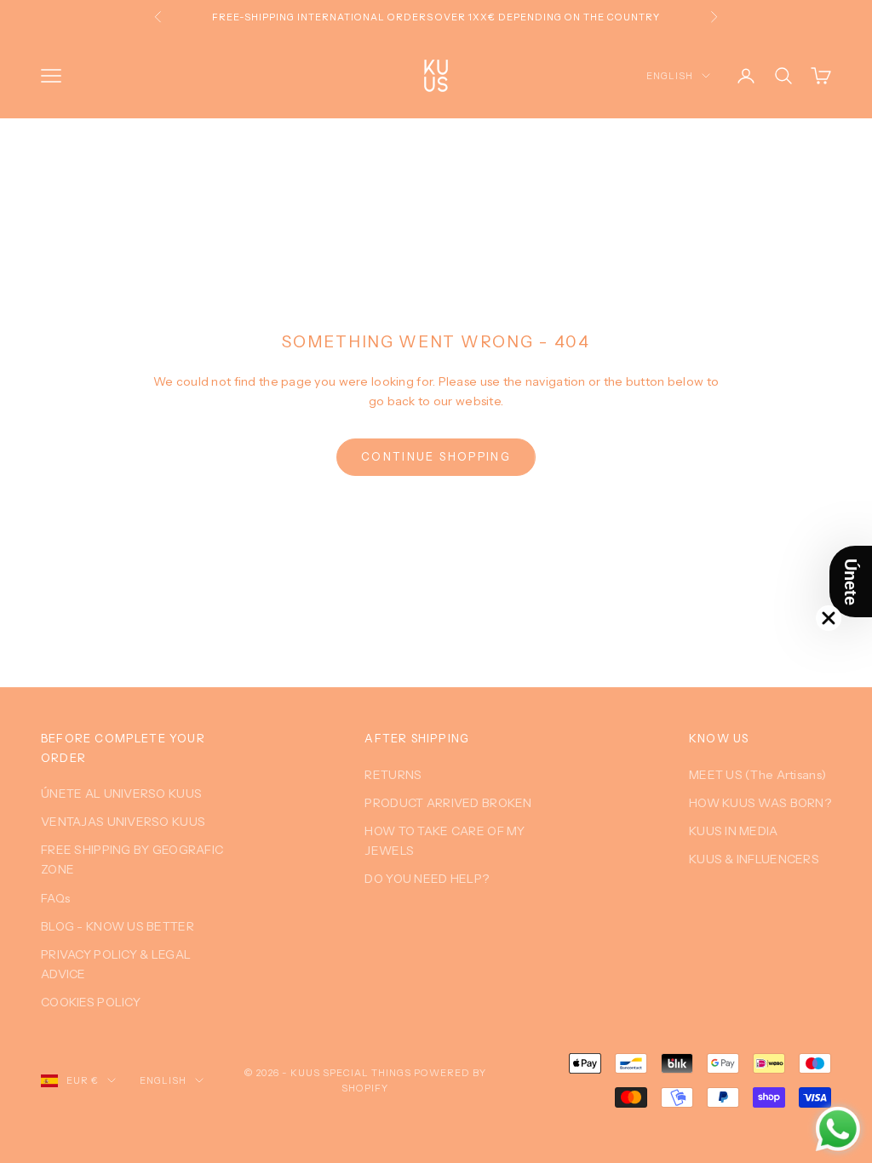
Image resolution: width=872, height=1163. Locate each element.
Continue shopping (436, 456)
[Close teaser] (828, 618)
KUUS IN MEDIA (733, 831)
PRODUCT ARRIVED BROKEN (447, 803)
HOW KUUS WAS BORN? (760, 803)
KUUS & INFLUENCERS (754, 859)
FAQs (55, 898)
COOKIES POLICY (91, 1002)
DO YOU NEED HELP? (426, 878)
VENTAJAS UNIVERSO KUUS (123, 821)
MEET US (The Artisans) (757, 774)
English (669, 76)
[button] (850, 581)
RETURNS (393, 774)
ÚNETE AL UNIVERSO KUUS (121, 793)
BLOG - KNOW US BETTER (117, 926)
